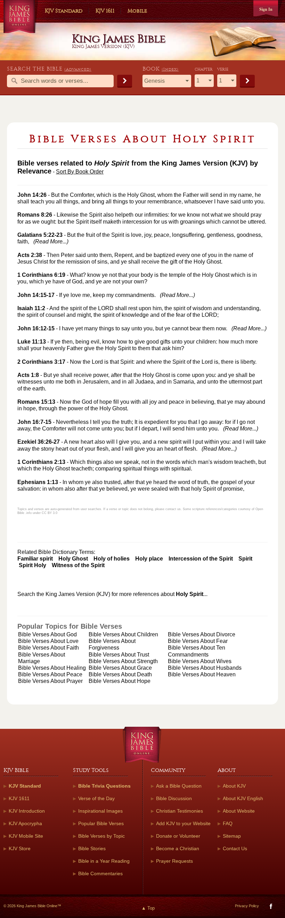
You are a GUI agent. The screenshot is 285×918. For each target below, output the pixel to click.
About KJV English (243, 798)
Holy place (149, 559)
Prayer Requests (174, 861)
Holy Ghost (73, 559)
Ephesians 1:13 (37, 482)
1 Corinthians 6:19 (41, 275)
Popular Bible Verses (101, 823)
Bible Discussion (174, 798)
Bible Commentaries (100, 873)
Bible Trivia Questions (104, 786)
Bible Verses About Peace (50, 674)
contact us (173, 509)
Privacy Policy (247, 906)
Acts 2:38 (29, 255)
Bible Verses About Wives (199, 661)
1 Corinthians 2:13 (41, 462)
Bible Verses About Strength (123, 661)
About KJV (234, 786)
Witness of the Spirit (78, 565)
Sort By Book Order (80, 172)
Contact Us (235, 848)
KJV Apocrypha (25, 823)
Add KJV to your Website (183, 823)
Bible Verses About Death (120, 674)
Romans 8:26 (34, 215)
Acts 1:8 (28, 375)
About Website (239, 811)
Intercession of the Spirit (201, 559)
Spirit (245, 559)
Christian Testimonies (179, 811)
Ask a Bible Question (179, 786)
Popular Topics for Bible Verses (69, 626)
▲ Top (148, 908)
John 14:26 (32, 195)
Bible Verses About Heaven (202, 674)
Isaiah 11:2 (31, 308)
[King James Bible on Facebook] (270, 907)
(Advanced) (77, 69)
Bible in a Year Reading (104, 861)
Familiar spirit (35, 559)
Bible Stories (92, 848)
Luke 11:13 (31, 342)
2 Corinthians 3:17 (41, 362)
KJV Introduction (27, 811)
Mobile (137, 11)
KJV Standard (63, 11)
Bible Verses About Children (123, 634)
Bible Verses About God (47, 634)
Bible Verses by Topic (101, 836)
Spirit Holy (32, 565)
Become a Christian (177, 848)
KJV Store (20, 848)
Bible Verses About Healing (52, 668)
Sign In (265, 9)
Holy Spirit (189, 594)
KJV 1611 (105, 11)
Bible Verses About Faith (48, 648)
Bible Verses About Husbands (205, 668)
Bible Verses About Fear (198, 641)
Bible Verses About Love (48, 641)
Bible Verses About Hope (119, 681)
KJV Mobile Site (26, 836)
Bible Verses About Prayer (50, 681)
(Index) (170, 69)
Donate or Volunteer (178, 836)
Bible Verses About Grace (120, 668)
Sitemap (232, 836)
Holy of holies (111, 559)
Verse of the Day (96, 798)
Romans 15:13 (36, 402)
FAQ (228, 823)
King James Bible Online (20, 17)
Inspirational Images (100, 811)
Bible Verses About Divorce (201, 634)
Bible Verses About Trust (119, 655)
